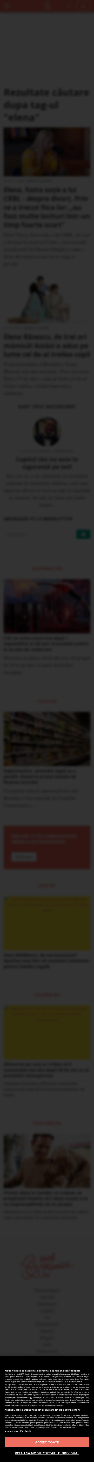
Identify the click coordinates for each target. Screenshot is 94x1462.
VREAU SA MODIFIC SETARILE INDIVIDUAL (47, 1453)
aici (31, 1397)
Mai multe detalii (73, 1381)
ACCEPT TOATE (47, 1442)
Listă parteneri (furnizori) (18, 1431)
